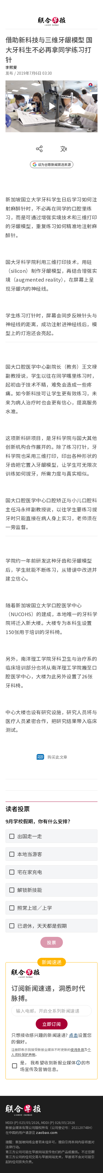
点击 (73, 1035)
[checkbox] (14, 1066)
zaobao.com (46, 1132)
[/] (51, 21)
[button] (78, 1063)
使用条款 (77, 1049)
